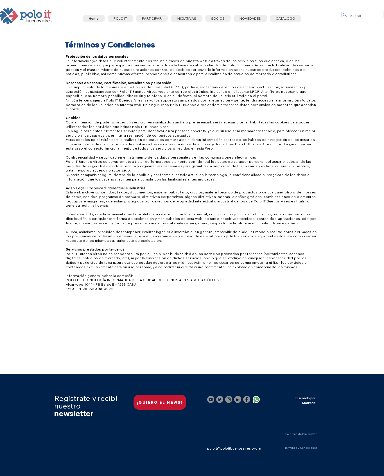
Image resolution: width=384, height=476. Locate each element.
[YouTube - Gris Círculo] (210, 399)
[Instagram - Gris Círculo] (228, 399)
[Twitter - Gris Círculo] (219, 399)
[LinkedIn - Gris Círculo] (237, 399)
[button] (120, 18)
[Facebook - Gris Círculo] (246, 399)
